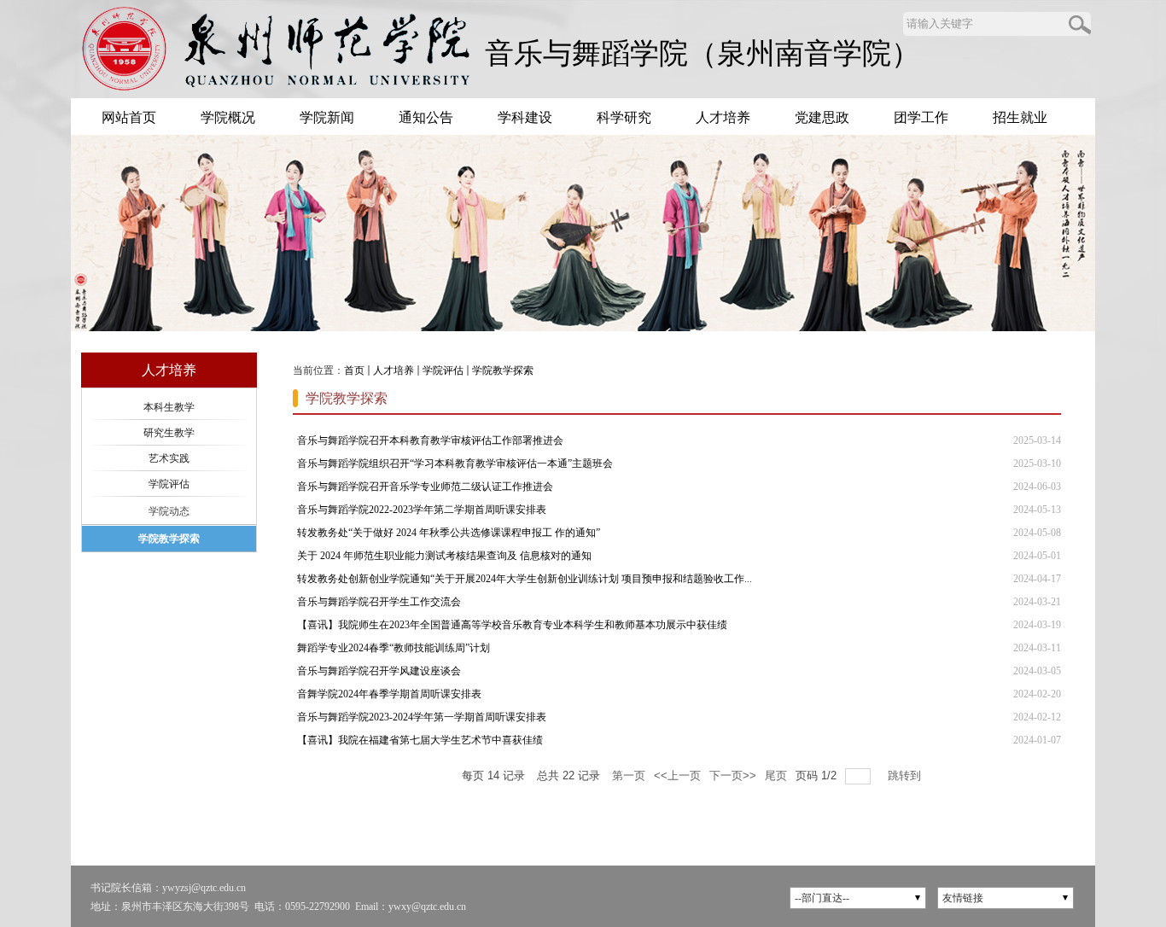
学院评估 (443, 370)
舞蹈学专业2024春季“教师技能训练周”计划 (393, 648)
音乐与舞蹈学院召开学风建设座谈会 (379, 671)
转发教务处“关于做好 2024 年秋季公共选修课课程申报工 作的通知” (448, 533)
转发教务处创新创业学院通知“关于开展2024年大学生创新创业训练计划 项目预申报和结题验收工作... (524, 579)
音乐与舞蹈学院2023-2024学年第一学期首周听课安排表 (421, 717)
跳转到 (906, 775)
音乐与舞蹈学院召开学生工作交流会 (379, 602)
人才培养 (393, 370)
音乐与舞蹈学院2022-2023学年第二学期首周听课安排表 (421, 510)
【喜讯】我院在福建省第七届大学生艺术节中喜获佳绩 (420, 740)
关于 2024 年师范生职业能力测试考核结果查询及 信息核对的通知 (444, 556)
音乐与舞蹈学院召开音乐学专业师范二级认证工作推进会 (425, 487)
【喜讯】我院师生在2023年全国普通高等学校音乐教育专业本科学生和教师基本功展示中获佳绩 (512, 625)
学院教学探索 (502, 370)
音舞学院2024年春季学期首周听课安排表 (389, 694)
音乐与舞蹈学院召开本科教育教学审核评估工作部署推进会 (430, 440)
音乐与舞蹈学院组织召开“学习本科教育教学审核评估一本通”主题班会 (455, 463)
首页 (354, 370)
